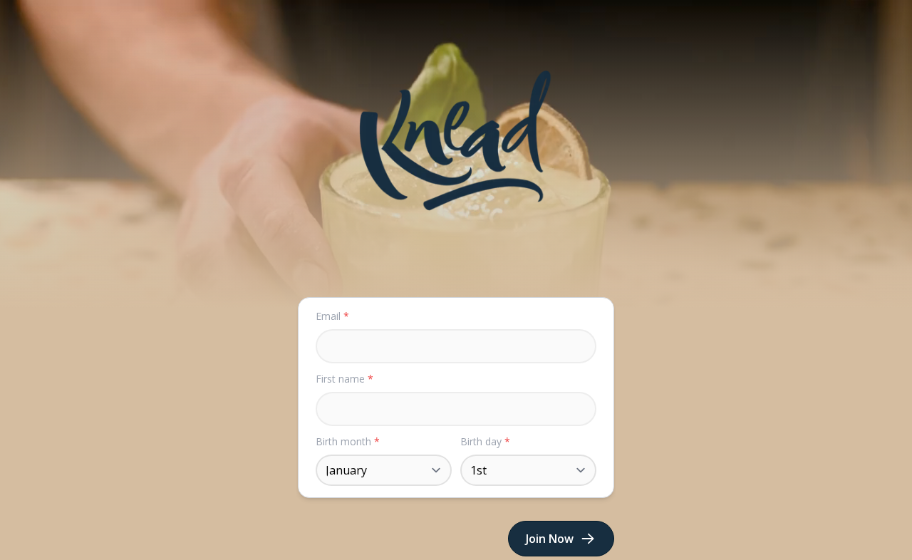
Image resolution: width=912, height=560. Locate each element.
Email (332, 316)
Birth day (485, 441)
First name (344, 378)
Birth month (348, 441)
